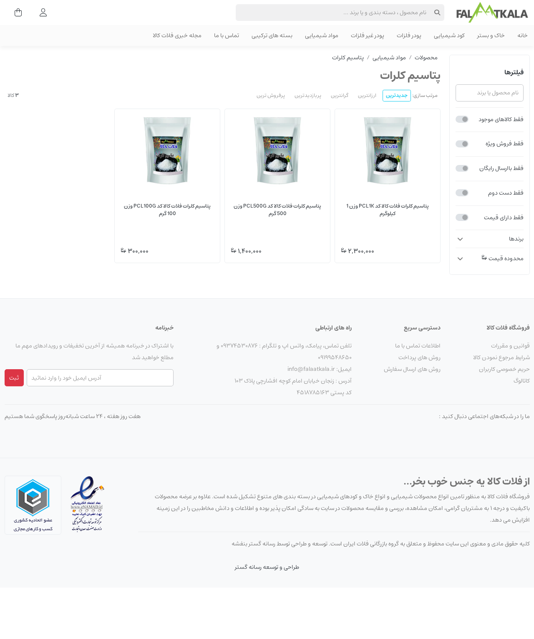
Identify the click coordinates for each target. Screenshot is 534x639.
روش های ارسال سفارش (412, 369)
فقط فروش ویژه (505, 144)
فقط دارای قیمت (504, 218)
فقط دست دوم (506, 193)
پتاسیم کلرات (348, 58)
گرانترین (339, 95)
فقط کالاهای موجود (501, 119)
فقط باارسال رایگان (501, 168)
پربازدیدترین (308, 95)
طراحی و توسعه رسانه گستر (267, 567)
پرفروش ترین (271, 95)
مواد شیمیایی (389, 58)
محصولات (426, 58)
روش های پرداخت (419, 357)
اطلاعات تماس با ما (418, 346)
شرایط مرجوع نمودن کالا (501, 357)
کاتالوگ (522, 381)
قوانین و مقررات (510, 346)
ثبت (14, 378)
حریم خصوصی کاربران (504, 369)
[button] (489, 239)
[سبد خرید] (16, 12)
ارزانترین (367, 95)
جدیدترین (397, 95)
